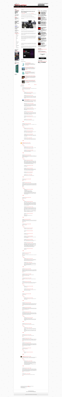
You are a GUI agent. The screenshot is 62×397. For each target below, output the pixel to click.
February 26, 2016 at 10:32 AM (28, 334)
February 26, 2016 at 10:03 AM (28, 323)
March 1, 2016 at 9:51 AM (29, 262)
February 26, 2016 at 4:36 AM (30, 230)
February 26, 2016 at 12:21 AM (30, 95)
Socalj (16, 46)
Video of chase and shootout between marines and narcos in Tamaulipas (28, 12)
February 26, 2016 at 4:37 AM (30, 233)
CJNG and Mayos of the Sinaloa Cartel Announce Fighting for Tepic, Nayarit (43, 38)
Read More (26, 69)
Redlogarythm (17, 45)
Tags (41, 10)
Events (20, 6)
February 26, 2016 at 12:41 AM (30, 165)
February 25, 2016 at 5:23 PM (28, 219)
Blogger (36, 394)
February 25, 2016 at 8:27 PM (30, 92)
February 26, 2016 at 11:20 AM (30, 242)
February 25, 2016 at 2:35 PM (27, 142)
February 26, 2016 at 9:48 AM (30, 189)
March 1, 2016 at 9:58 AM (27, 373)
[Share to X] (22, 59)
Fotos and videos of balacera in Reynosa (29, 67)
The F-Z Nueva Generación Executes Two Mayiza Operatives (43, 28)
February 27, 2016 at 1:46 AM (30, 317)
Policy (25, 6)
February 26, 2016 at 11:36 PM (28, 356)
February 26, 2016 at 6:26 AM (28, 302)
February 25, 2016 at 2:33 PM (28, 123)
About (23, 6)
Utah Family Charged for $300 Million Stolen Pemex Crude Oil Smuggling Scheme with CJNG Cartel (43, 23)
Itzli (16, 39)
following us (34, 391)
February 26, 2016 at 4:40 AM (30, 239)
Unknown (23, 142)
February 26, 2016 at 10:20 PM (30, 103)
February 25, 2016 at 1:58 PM (28, 87)
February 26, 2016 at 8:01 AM (30, 168)
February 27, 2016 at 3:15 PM (30, 258)
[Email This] (21, 59)
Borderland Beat (30, 394)
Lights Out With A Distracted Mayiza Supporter (43, 43)
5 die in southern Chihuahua (28, 71)
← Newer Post (22, 84)
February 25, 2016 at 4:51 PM (28, 197)
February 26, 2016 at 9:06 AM (28, 307)
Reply (23, 121)
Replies (24, 145)
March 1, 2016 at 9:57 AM (29, 327)
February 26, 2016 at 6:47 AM (30, 201)
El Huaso (17, 36)
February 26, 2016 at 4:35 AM (28, 281)
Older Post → (35, 84)
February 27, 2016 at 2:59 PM (30, 213)
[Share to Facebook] (23, 59)
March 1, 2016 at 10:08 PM (29, 174)
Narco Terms (17, 6)
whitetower (23, 356)
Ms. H (16, 44)
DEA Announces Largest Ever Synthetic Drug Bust (30, 80)
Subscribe (42, 58)
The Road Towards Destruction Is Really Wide (43, 17)
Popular (39, 10)
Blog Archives (45, 10)
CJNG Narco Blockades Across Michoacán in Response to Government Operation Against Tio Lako (44, 33)
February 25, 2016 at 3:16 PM (28, 182)
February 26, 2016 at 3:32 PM (30, 248)
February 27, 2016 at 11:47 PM (30, 111)
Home (14, 6)
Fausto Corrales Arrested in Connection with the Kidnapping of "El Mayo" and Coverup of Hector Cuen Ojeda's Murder (44, 13)
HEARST (17, 38)
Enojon (16, 37)
